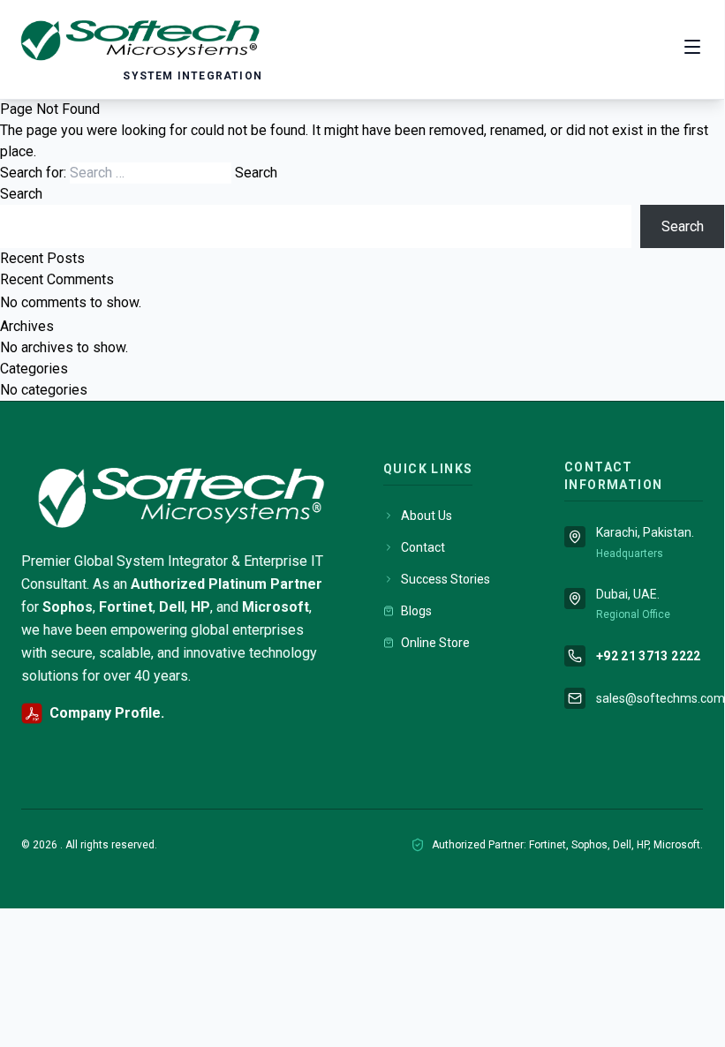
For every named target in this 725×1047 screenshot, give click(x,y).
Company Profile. (106, 712)
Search (21, 193)
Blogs (416, 611)
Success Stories (445, 579)
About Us (426, 515)
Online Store (435, 643)
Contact (423, 547)
